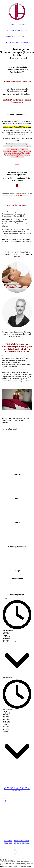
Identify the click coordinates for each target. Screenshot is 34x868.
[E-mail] (5, 796)
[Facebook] (5, 801)
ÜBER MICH (8, 843)
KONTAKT (17, 843)
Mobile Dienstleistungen (16, 36)
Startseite (11, 24)
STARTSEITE (8, 841)
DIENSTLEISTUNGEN (21, 841)
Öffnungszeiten (11, 43)
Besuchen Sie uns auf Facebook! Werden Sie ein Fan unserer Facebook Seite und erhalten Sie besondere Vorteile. (17, 788)
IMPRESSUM (26, 843)
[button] (17, 852)
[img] (17, 11)
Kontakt (24, 43)
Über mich (22, 24)
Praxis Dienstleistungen (17, 30)
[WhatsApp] (5, 798)
